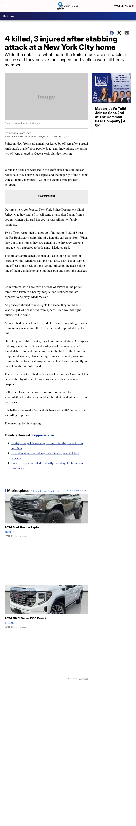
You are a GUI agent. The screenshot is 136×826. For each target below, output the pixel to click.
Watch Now (123, 5)
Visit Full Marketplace (77, 490)
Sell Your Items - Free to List (45, 491)
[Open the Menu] (5, 6)
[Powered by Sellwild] (83, 679)
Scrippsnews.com (42, 435)
